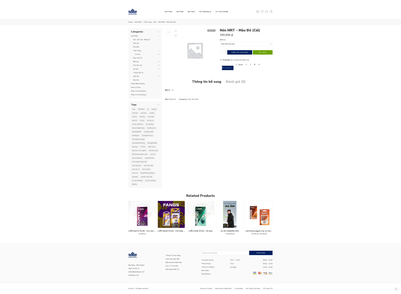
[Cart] (257, 11)
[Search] (271, 11)
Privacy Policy (206, 263)
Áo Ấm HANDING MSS (230, 231)
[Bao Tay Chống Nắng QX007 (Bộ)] (266, 22)
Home (130, 22)
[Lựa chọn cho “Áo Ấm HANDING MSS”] (223, 226)
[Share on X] (246, 64)
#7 (135, 209)
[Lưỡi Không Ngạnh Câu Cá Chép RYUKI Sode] (259, 214)
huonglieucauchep (138, 139)
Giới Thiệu (168, 12)
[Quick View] (144, 226)
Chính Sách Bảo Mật (172, 259)
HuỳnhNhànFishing (138, 143)
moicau (152, 154)
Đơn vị (223, 40)
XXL (222, 219)
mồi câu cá (135, 169)
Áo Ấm (137, 54)
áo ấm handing (150, 180)
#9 (135, 219)
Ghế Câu (136, 43)
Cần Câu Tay (137, 65)
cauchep (135, 113)
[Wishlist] (175, 31)
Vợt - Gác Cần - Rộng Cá (141, 39)
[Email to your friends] (259, 64)
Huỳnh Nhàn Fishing (138, 84)
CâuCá (134, 117)
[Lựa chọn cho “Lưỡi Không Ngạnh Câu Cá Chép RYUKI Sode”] (253, 226)
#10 (135, 215)
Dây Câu (136, 80)
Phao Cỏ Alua (136, 87)
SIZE (130, 206)
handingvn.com (133, 275)
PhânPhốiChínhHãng (147, 173)
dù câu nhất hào (137, 124)
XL (222, 215)
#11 (135, 212)
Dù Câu (135, 69)
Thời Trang (148, 22)
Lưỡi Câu (136, 76)
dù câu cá (150, 120)
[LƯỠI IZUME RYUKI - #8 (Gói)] (200, 214)
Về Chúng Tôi (268, 288)
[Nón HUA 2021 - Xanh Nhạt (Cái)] (271, 22)
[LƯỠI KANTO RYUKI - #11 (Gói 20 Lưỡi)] (142, 214)
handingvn (135, 135)
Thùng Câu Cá (138, 73)
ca (148, 109)
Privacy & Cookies (206, 288)
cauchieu (144, 113)
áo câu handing (137, 180)
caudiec (151, 113)
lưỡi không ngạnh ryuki (139, 154)
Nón (155, 22)
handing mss (151, 128)
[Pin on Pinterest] (255, 64)
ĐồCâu (134, 184)
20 (252, 213)
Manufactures (206, 274)
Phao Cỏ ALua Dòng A (139, 95)
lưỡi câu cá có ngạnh (139, 150)
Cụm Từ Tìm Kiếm (172, 266)
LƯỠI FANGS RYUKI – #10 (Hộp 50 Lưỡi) (171, 231)
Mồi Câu (136, 62)
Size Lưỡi (249, 220)
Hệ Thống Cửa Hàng (253, 288)
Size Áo (219, 206)
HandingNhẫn (136, 132)
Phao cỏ (135, 173)
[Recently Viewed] (396, 289)
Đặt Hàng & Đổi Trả (172, 269)
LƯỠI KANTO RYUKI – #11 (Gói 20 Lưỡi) (142, 231)
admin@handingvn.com (136, 272)
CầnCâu (142, 117)
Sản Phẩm (180, 12)
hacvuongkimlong (138, 128)
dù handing (149, 124)
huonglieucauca (147, 135)
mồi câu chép (148, 165)
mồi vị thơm (146, 169)
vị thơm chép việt (146, 177)
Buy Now (262, 52)
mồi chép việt (136, 165)
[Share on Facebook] (250, 64)
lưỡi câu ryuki (153, 150)
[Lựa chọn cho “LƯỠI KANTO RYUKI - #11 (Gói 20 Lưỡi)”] (136, 226)
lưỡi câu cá (151, 147)
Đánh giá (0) (236, 81)
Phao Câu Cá (137, 58)
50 (252, 216)
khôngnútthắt (152, 143)
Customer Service (208, 260)
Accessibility (239, 288)
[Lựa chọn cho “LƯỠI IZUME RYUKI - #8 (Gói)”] (194, 226)
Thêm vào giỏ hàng (239, 52)
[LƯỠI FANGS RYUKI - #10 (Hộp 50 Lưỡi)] (171, 214)
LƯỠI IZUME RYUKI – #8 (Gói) (201, 231)
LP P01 (142, 147)
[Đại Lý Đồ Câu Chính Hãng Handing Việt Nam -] (132, 12)
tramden (135, 177)
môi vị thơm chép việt (139, 162)
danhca (134, 120)
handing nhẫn (148, 132)
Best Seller (205, 270)
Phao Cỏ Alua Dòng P (138, 91)
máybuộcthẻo (149, 158)
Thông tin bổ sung (206, 81)
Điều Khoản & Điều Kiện (174, 262)
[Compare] (175, 35)
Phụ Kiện (136, 47)
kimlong (135, 147)
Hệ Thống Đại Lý (205, 12)
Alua (133, 109)
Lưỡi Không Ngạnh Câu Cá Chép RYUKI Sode (259, 231)
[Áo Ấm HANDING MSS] (229, 214)
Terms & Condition (208, 267)
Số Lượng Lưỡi (250, 210)
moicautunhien (137, 158)
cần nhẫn (151, 117)
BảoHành (141, 109)
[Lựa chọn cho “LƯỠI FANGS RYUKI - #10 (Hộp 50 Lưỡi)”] (165, 226)
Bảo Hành (191, 12)
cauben (154, 109)
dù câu (142, 120)
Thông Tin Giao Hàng (173, 255)
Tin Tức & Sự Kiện (221, 12)
